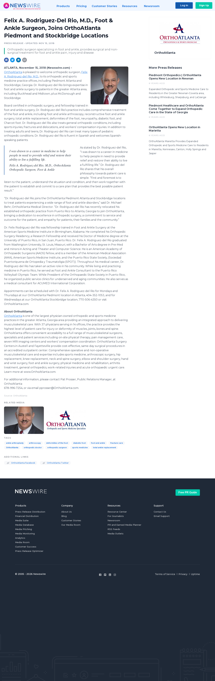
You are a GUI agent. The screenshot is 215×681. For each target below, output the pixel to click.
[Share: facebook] (6, 60)
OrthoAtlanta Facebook (23, 463)
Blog (64, 516)
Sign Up (204, 5)
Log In (184, 5)
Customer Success (25, 546)
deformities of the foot (57, 443)
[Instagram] (115, 574)
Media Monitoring (25, 533)
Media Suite (22, 520)
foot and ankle (98, 443)
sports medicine (80, 447)
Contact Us (160, 511)
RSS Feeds (114, 529)
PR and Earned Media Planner (124, 524)
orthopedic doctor (33, 447)
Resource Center (117, 511)
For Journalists (116, 516)
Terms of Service (165, 574)
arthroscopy (35, 443)
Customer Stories (71, 520)
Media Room (22, 542)
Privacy (183, 574)
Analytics (20, 538)
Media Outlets (115, 533)
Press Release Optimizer (29, 551)
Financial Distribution (27, 516)
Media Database (24, 524)
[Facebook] (100, 574)
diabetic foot (79, 443)
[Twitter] (105, 574)
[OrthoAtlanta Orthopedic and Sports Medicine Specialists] (66, 420)
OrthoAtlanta (13, 72)
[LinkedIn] (110, 574)
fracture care (116, 443)
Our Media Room (70, 524)
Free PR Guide (187, 492)
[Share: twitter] (12, 60)
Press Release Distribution (30, 511)
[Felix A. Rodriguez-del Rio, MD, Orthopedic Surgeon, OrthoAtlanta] (109, 85)
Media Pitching (23, 529)
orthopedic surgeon (57, 447)
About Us (66, 511)
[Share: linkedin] (18, 60)
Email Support (162, 516)
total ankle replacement (104, 447)
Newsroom (114, 520)
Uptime (195, 574)
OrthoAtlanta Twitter (57, 463)
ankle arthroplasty (15, 443)
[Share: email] (25, 60)
